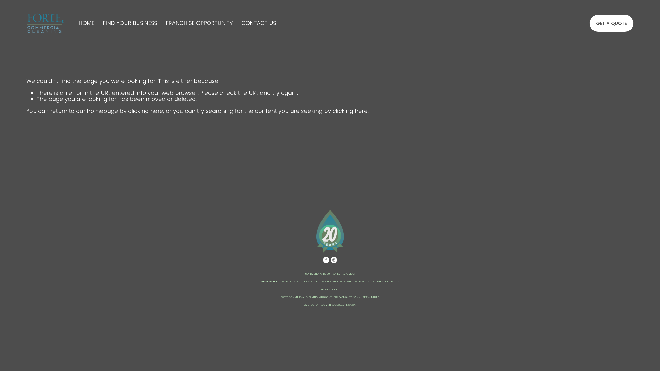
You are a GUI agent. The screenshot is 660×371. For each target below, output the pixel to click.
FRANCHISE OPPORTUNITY (199, 23)
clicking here (145, 111)
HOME (86, 23)
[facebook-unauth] (326, 260)
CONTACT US (258, 23)
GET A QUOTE (611, 23)
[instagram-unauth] (334, 260)
